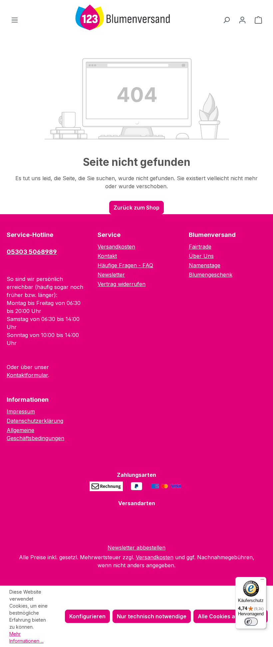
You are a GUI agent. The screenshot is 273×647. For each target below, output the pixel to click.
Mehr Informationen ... (26, 637)
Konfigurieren (87, 616)
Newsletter (111, 274)
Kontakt (107, 256)
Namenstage (204, 265)
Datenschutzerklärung (35, 420)
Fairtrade (200, 246)
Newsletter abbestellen (136, 547)
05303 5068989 (32, 251)
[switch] (251, 622)
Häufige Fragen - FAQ (125, 265)
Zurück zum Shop (136, 207)
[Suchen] (226, 19)
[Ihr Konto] (242, 19)
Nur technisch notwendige (151, 616)
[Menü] (15, 19)
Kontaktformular (27, 375)
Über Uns (201, 256)
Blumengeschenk (210, 274)
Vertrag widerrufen (121, 284)
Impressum (21, 411)
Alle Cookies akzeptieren (230, 616)
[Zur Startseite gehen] (120, 18)
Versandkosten (116, 246)
